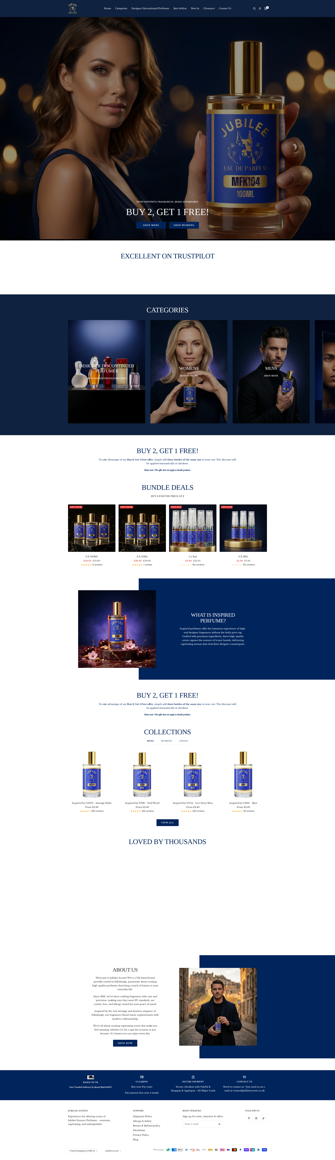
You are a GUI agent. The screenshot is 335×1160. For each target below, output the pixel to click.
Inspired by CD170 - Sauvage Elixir (92, 803)
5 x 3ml (193, 556)
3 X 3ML (243, 556)
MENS (150, 741)
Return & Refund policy (146, 1125)
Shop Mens (151, 225)
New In (195, 8)
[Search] (254, 8)
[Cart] (265, 8)
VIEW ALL (167, 822)
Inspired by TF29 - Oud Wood (142, 803)
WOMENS (166, 741)
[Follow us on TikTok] (263, 1118)
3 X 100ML (91, 556)
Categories (121, 8)
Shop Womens (184, 225)
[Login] (260, 8)
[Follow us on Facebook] (249, 1118)
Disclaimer (139, 1130)
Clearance (209, 8)
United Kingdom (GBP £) (82, 1151)
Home (107, 8)
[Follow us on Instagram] (256, 1118)
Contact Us (225, 8)
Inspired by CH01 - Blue (243, 803)
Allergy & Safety (142, 1121)
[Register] (219, 1124)
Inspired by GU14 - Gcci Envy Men (193, 803)
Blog (135, 1139)
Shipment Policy (142, 1116)
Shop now (125, 1043)
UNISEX (183, 741)
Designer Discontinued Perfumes (150, 8)
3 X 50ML (142, 556)
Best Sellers (180, 8)
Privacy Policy (141, 1135)
